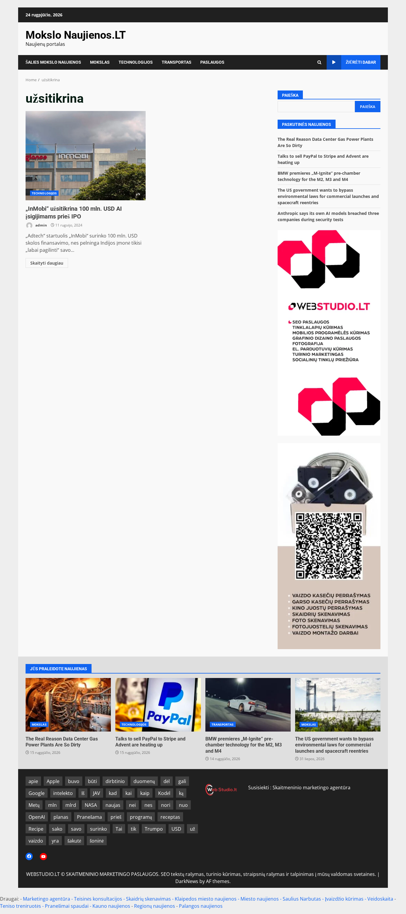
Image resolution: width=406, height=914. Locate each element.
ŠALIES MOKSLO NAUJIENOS (53, 62)
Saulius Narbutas (302, 899)
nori (165, 805)
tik (133, 829)
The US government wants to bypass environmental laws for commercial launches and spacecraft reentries (328, 196)
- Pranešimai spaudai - (67, 906)
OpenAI (37, 817)
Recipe (36, 829)
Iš (82, 793)
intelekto (63, 793)
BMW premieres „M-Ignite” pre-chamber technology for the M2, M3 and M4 (248, 705)
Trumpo (154, 829)
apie (33, 781)
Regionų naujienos (154, 906)
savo (76, 829)
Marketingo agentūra (46, 899)
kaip (145, 793)
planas (60, 817)
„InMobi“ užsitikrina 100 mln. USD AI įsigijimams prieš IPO (86, 155)
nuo (183, 805)
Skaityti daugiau (46, 263)
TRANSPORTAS (176, 62)
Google (37, 793)
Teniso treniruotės (20, 906)
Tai (119, 829)
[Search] (319, 62)
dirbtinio (115, 781)
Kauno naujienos (111, 906)
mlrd (70, 805)
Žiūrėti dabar (361, 62)
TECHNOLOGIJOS (136, 62)
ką (181, 793)
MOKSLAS (100, 62)
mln (52, 805)
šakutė (74, 841)
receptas (170, 817)
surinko (98, 829)
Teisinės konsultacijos (98, 899)
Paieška (290, 95)
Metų (34, 805)
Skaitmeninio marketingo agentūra (311, 787)
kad (113, 793)
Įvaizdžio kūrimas (344, 899)
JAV (96, 793)
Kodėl (164, 793)
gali (182, 781)
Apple (53, 781)
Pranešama (89, 817)
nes (148, 805)
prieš (116, 817)
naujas (113, 805)
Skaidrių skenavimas (148, 899)
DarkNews (186, 881)
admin (40, 225)
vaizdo (36, 841)
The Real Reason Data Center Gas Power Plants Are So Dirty (68, 705)
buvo (73, 781)
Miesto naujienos (259, 899)
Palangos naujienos (201, 906)
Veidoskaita (380, 899)
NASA (91, 805)
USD (176, 829)
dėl (166, 781)
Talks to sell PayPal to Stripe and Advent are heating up (158, 705)
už (192, 829)
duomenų (144, 781)
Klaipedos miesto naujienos (206, 899)
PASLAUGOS (212, 62)
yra (55, 841)
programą (141, 817)
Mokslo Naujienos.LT (76, 35)
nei (132, 805)
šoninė (97, 841)
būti (92, 781)
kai (128, 793)
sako (57, 829)
